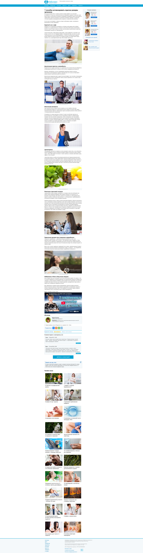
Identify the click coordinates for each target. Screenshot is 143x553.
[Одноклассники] (56, 328)
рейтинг (95, 15)
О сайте (47, 551)
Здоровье (74, 5)
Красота (64, 5)
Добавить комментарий (63, 357)
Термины (80, 5)
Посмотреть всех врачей (91, 37)
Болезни (46, 5)
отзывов (92, 24)
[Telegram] (62, 328)
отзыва (92, 15)
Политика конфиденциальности (71, 551)
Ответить (78, 343)
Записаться (94, 17)
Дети (69, 5)
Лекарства (52, 5)
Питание (59, 5)
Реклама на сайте (68, 548)
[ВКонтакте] (54, 328)
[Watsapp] (59, 328)
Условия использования (69, 550)
